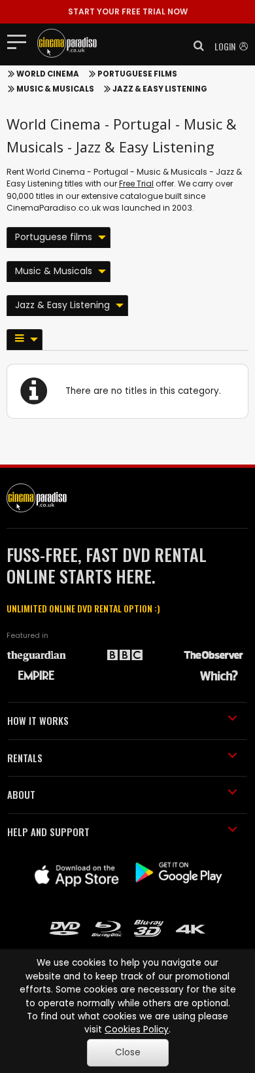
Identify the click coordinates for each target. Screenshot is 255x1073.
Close (128, 1052)
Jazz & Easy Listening (159, 89)
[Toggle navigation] (21, 41)
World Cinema (47, 74)
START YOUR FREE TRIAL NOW (128, 11)
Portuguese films (137, 74)
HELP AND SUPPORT (48, 831)
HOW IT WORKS (38, 720)
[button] (195, 46)
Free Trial (136, 183)
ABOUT (21, 794)
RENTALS (24, 757)
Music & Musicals (55, 89)
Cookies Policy (137, 1029)
